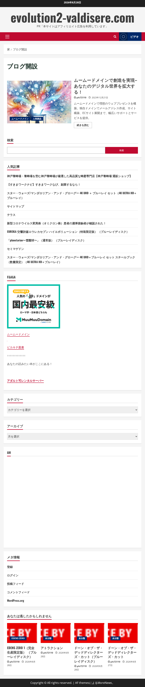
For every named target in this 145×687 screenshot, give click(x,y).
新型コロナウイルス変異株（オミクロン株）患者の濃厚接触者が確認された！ (56, 223)
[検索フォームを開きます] (115, 36)
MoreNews (105, 683)
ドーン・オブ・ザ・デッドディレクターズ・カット (122, 652)
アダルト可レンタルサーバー (25, 381)
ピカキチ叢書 (15, 347)
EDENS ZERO (18, 638)
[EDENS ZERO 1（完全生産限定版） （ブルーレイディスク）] (22, 633)
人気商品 (37, 118)
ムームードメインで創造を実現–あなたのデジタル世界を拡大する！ (39, 102)
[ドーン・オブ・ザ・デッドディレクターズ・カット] (123, 633)
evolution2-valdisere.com (72, 17)
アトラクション (52, 647)
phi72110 (81, 97)
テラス (11, 214)
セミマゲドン (15, 249)
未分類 (48, 638)
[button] (7, 36)
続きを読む (84, 125)
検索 (10, 140)
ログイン (12, 575)
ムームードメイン (19, 118)
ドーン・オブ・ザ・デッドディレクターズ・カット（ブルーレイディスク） (88, 654)
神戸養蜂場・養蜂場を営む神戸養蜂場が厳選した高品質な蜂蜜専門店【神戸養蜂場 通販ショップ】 (69, 176)
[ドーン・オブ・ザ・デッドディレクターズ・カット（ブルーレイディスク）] (89, 633)
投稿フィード (15, 583)
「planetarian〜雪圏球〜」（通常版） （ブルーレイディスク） (46, 240)
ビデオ (134, 36)
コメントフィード (18, 592)
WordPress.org (15, 600)
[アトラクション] (56, 633)
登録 (10, 567)
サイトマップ (15, 206)
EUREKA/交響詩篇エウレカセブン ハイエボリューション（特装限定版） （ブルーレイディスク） (68, 231)
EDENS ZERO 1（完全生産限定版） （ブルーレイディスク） (22, 652)
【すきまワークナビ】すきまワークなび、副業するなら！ (44, 184)
